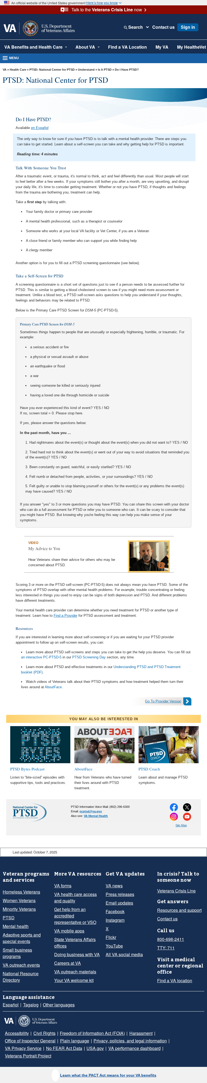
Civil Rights (44, 1033)
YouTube (114, 946)
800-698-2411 (170, 939)
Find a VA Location (127, 47)
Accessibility (17, 1033)
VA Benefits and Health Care (33, 47)
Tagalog (31, 1005)
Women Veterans (19, 900)
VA (4, 69)
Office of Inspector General (30, 1041)
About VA (85, 47)
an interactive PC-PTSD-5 (41, 657)
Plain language (74, 1041)
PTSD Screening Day (89, 657)
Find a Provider (65, 616)
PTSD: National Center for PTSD (52, 69)
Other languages (59, 1005)
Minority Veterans (19, 909)
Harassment (141, 1033)
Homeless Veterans (21, 892)
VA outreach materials (75, 972)
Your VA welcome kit (74, 980)
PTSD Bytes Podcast (27, 769)
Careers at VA (67, 963)
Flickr (111, 937)
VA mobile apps (69, 931)
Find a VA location (174, 980)
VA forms (62, 886)
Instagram (115, 920)
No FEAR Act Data (64, 1048)
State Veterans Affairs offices (75, 942)
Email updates (119, 903)
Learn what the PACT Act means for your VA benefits (108, 1075)
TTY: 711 (166, 948)
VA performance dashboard (134, 1048)
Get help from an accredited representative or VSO (75, 915)
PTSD (9, 918)
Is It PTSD (105, 69)
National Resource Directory (21, 976)
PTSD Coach (149, 769)
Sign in (188, 27)
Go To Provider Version (163, 701)
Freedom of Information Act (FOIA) (92, 1033)
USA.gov (95, 1048)
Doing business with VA (77, 954)
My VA (162, 47)
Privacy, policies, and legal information (130, 1041)
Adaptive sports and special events (22, 938)
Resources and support (179, 910)
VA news (114, 886)
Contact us (163, 27)
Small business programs (17, 953)
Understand (86, 69)
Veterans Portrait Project (28, 1056)
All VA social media (124, 954)
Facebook (115, 911)
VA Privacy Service (23, 1048)
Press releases (120, 894)
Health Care (18, 69)
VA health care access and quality (75, 897)
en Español (40, 128)
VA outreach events (21, 965)
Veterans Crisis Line (176, 891)
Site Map (181, 825)
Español (11, 1005)
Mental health (16, 926)
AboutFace (53, 687)
